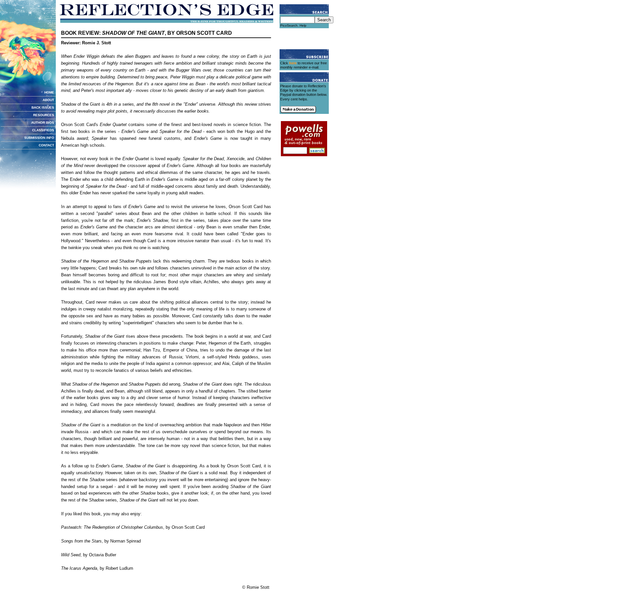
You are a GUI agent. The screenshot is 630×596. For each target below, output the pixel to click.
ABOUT (48, 100)
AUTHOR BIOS (42, 122)
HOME (49, 92)
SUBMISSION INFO (39, 137)
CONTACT (46, 145)
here (293, 63)
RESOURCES (43, 115)
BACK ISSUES (43, 107)
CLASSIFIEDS (43, 130)
